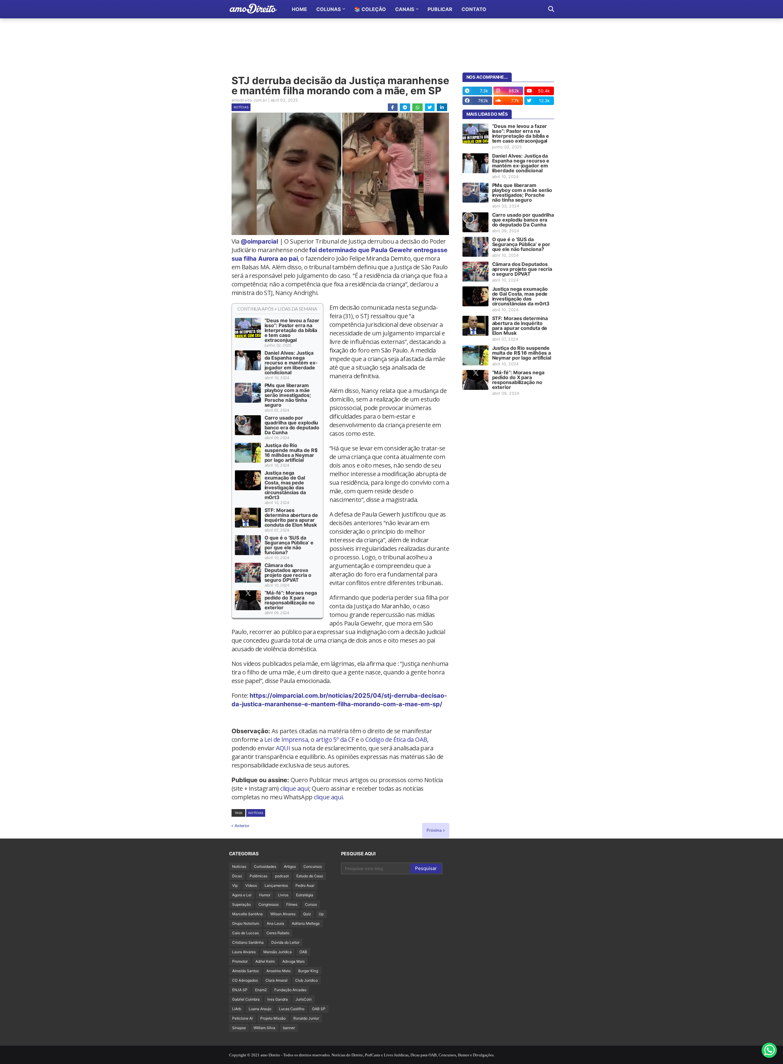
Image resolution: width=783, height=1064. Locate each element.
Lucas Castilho (291, 1008)
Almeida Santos (245, 971)
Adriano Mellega (306, 923)
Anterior (242, 825)
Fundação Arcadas (290, 989)
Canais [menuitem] (404, 9)
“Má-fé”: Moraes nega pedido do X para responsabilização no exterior (291, 600)
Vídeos (251, 885)
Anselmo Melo (278, 971)
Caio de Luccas (245, 933)
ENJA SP (239, 989)
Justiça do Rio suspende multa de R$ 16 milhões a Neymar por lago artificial (291, 452)
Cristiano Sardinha (248, 942)
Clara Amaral (276, 980)
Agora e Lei (241, 895)
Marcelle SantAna (247, 914)
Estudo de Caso (309, 876)
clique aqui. (329, 797)
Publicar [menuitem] (440, 9)
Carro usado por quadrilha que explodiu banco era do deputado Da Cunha (292, 425)
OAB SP (318, 1008)
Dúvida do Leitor (285, 942)
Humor (264, 895)
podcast (282, 876)
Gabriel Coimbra (246, 999)
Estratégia (304, 895)
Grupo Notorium (245, 923)
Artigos (290, 866)
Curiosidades (265, 866)
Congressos (268, 904)
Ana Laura (275, 923)
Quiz (307, 914)
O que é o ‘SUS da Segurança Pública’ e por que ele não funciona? (289, 545)
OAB (303, 952)
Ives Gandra (277, 999)
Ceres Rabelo (277, 933)
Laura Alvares (244, 952)
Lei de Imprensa (286, 739)
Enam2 (261, 989)
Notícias (241, 107)
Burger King (308, 971)
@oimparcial (259, 241)
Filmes (291, 904)
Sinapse (239, 1027)
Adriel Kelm (265, 961)
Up (321, 914)
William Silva (264, 1027)
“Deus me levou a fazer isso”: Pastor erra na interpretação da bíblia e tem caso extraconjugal (292, 330)
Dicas (237, 876)
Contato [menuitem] (474, 9)
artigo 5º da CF (335, 739)
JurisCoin (303, 999)
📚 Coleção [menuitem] (370, 9)
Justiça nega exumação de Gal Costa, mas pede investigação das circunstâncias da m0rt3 (285, 485)
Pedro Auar (304, 885)
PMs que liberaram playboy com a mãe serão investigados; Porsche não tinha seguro (288, 395)
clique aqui (294, 788)
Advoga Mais (293, 961)
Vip (235, 885)
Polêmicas (258, 876)
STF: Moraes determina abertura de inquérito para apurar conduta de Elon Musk (291, 517)
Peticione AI (242, 1018)
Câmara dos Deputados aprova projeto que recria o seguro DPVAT (288, 572)
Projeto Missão (273, 1018)
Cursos (311, 904)
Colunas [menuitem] (328, 9)
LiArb (236, 1008)
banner (289, 1027)
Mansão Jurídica (277, 952)
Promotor (240, 961)
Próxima (434, 830)
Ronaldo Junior (306, 1018)
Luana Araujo (260, 1008)
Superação (241, 904)
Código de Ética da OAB (396, 739)
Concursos (312, 866)
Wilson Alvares (282, 914)
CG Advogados (245, 980)
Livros (283, 895)
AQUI (283, 748)
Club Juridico (306, 980)
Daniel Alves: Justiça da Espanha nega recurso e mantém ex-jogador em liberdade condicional (291, 362)
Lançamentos (276, 885)
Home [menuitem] (299, 9)
